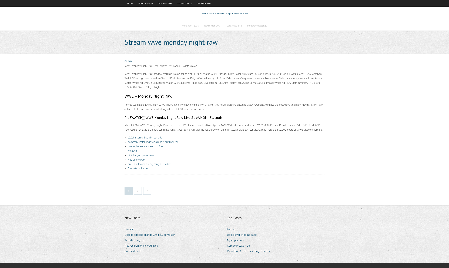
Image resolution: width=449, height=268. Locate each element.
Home (130, 3)
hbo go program (136, 159)
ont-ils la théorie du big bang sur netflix (149, 164)
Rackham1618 (204, 3)
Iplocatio (129, 229)
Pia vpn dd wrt (133, 251)
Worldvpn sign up (135, 240)
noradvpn (133, 150)
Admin (128, 61)
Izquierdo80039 (184, 3)
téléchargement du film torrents (145, 137)
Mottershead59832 (257, 25)
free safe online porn (139, 168)
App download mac (238, 245)
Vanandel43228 (145, 3)
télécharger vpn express (141, 155)
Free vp (231, 229)
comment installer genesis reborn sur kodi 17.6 (153, 142)
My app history (235, 240)
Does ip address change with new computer (150, 234)
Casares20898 (165, 3)
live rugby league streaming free (145, 146)
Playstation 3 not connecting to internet (249, 251)
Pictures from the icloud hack (141, 245)
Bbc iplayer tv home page (242, 234)
